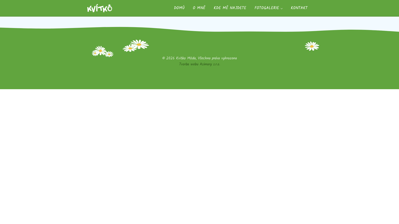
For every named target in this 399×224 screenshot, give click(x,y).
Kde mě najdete (230, 8)
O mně (199, 8)
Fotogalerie (267, 8)
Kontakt (299, 8)
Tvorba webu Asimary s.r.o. (199, 64)
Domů (179, 8)
